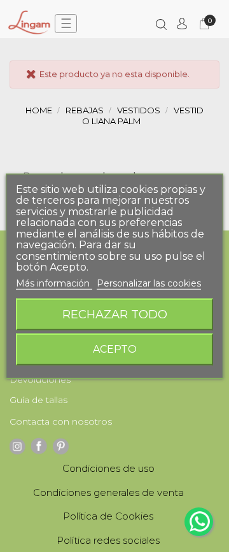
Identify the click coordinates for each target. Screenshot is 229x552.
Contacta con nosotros (61, 421)
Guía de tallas (38, 400)
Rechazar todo (114, 314)
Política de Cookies (108, 516)
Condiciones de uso (108, 468)
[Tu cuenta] (182, 24)
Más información (54, 282)
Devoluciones (40, 379)
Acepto (115, 349)
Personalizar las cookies (149, 282)
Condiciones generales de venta (108, 492)
